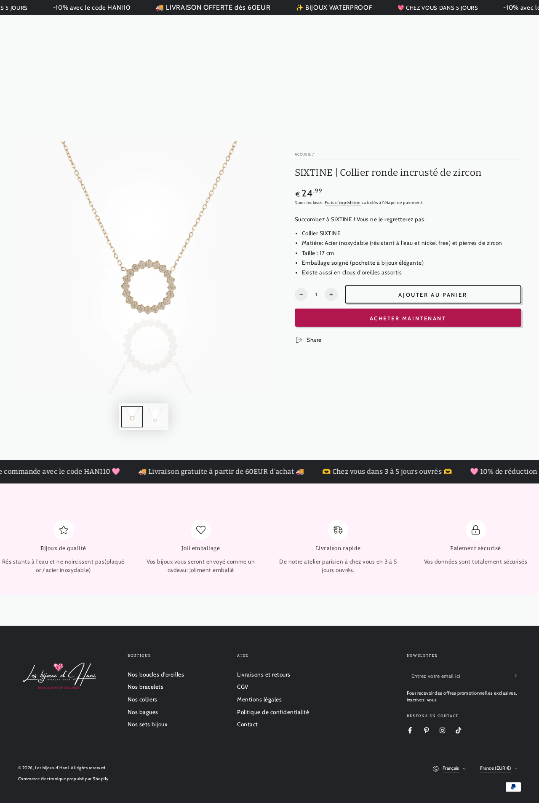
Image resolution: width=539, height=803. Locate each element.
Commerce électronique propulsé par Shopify (63, 779)
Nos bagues (143, 712)
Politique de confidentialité (273, 712)
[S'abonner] (517, 676)
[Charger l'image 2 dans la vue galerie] (155, 416)
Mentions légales (259, 699)
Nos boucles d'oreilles (156, 674)
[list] (269, 550)
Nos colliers (142, 699)
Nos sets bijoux (148, 724)
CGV (242, 686)
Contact (247, 724)
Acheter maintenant (408, 318)
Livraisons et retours (264, 674)
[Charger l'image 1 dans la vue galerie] (132, 416)
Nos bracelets (146, 686)
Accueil (303, 154)
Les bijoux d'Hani (52, 768)
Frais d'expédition (343, 202)
